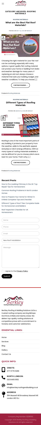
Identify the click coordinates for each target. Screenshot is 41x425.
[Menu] (3, 3)
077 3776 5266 (13, 371)
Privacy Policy (22, 271)
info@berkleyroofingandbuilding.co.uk (22, 387)
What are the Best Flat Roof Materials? (20, 23)
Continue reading (20, 85)
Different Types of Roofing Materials (20, 103)
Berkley (29, 31)
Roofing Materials (20, 19)
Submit (7, 276)
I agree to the (16, 271)
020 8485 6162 (13, 379)
